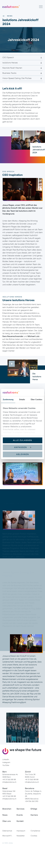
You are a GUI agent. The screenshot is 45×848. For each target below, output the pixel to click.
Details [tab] (22, 399)
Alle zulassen (22, 440)
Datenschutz (7, 831)
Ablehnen (22, 454)
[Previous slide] (5, 192)
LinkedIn (5, 759)
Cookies (34, 836)
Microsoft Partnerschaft (8, 836)
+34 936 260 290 (31, 801)
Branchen (6, 809)
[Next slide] (40, 192)
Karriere (34, 815)
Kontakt (20, 821)
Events (20, 815)
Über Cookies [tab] (36, 399)
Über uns (6, 821)
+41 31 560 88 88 (9, 779)
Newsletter (21, 836)
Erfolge (34, 809)
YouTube (5, 765)
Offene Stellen (22, 744)
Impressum (21, 831)
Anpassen (20, 447)
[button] (21, 198)
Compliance (35, 831)
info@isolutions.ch (9, 782)
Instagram (6, 762)
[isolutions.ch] (20, 6)
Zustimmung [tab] (8, 399)
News (9, 16)
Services (20, 809)
